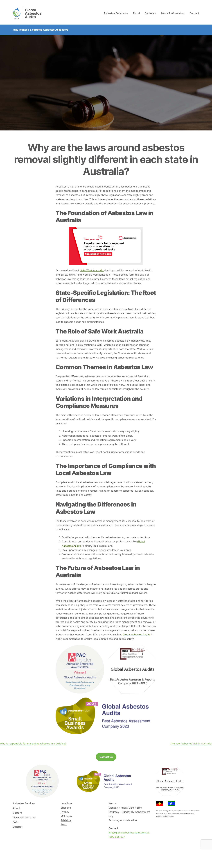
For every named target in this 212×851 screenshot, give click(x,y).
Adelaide (66, 820)
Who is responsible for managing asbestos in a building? (33, 743)
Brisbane (66, 807)
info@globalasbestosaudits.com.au (128, 832)
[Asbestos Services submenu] (127, 13)
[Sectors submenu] (155, 13)
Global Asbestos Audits (136, 634)
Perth (64, 824)
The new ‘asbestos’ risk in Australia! (191, 743)
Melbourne (67, 816)
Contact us (106, 756)
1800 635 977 (116, 836)
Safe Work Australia (92, 270)
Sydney (65, 811)
